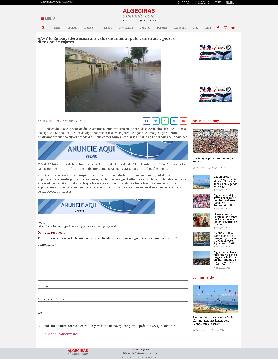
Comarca (145, 27)
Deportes (162, 27)
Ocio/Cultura (126, 27)
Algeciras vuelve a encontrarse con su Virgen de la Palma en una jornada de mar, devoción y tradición (225, 258)
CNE (195, 27)
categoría (103, 226)
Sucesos (88, 27)
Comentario (47, 244)
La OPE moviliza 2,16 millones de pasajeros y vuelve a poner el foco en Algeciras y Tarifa (225, 238)
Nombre (43, 286)
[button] (43, 27)
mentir (93, 226)
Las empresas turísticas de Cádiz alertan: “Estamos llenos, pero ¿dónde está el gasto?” (225, 181)
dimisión (44, 226)
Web (40, 312)
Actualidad (106, 27)
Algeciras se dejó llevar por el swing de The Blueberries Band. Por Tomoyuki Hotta (225, 200)
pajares (85, 226)
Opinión (72, 27)
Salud (207, 27)
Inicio (57, 27)
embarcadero (57, 226)
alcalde (113, 226)
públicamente (72, 226)
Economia (180, 27)
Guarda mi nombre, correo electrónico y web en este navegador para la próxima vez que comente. (108, 326)
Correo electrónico (51, 299)
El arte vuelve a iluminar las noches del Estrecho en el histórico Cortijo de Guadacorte (225, 219)
